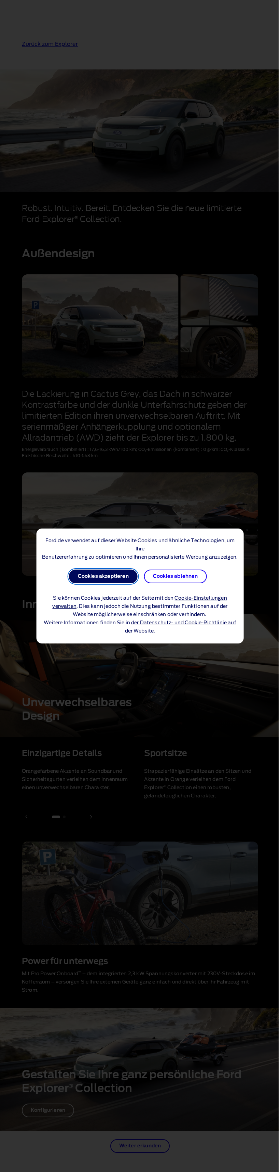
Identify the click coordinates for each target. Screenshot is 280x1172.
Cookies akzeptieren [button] (103, 576)
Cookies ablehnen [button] (175, 576)
